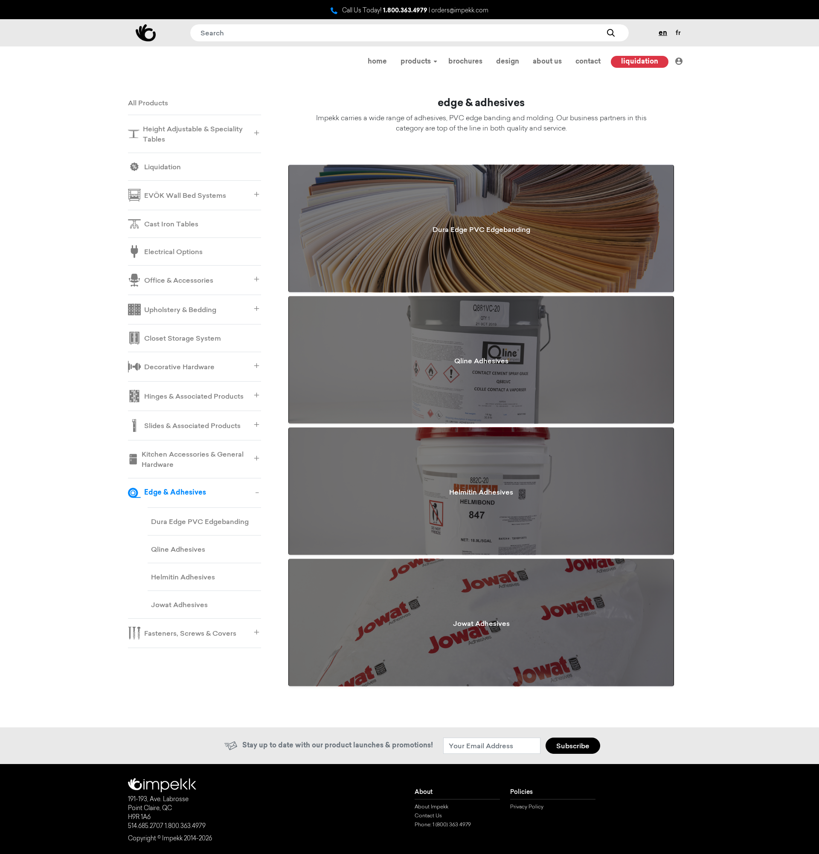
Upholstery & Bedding (180, 309)
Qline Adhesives (178, 549)
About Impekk (431, 807)
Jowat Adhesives (179, 604)
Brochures (465, 61)
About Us (547, 61)
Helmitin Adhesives (183, 577)
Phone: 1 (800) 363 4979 (443, 825)
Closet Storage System (182, 338)
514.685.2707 (145, 827)
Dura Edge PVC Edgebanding (200, 521)
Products (417, 61)
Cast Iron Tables (171, 224)
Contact (588, 61)
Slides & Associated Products (192, 425)
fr (678, 32)
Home (377, 61)
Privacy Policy (526, 807)
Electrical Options (173, 251)
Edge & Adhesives (175, 492)
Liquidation (639, 61)
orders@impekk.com (459, 11)
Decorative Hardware (179, 366)
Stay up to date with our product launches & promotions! (337, 745)
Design (507, 61)
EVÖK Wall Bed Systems (185, 195)
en (663, 33)
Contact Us (428, 816)
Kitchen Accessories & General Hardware (193, 459)
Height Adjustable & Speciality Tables (193, 133)
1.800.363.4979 (405, 11)
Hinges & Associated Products (194, 396)
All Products (148, 102)
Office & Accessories (178, 280)
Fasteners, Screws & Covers (190, 633)
